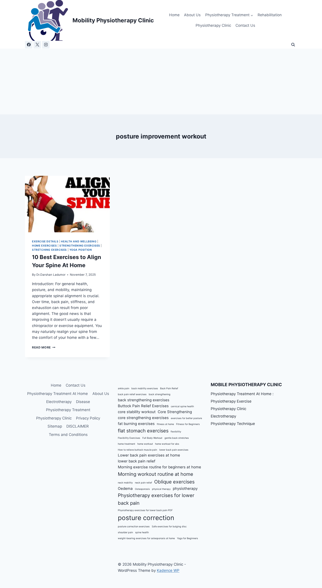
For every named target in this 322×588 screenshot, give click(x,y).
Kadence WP (168, 570)
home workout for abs (167, 443)
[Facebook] (28, 44)
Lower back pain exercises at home (149, 455)
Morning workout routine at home (155, 474)
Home (174, 15)
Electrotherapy (59, 402)
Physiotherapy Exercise (231, 401)
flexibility (176, 431)
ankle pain (123, 388)
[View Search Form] (293, 45)
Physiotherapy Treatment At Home (57, 393)
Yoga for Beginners (187, 538)
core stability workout (137, 412)
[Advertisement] (161, 81)
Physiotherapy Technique (233, 423)
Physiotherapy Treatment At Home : (242, 394)
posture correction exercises (134, 526)
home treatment (126, 443)
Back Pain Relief (169, 388)
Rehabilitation (270, 15)
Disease (83, 402)
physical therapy (161, 489)
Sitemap (55, 426)
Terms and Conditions (68, 434)
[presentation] (67, 204)
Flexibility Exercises (129, 438)
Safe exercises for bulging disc (169, 526)
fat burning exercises (136, 423)
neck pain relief (143, 482)
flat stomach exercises (143, 430)
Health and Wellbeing (78, 241)
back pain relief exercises (132, 394)
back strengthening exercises (143, 400)
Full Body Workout (152, 438)
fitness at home (165, 424)
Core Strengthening (175, 412)
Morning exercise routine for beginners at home (159, 467)
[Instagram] (46, 44)
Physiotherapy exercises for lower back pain (156, 499)
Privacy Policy (88, 418)
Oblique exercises (174, 482)
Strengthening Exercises (79, 245)
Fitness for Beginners (188, 424)
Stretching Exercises (49, 249)
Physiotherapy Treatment (68, 410)
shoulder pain (125, 532)
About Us (192, 15)
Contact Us (245, 25)
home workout (145, 443)
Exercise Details (45, 241)
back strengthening (159, 394)
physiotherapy (185, 488)
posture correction (146, 518)
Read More (43, 347)
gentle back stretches (177, 438)
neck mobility (125, 482)
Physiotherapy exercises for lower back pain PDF (145, 510)
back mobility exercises (144, 388)
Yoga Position (80, 249)
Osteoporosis (142, 489)
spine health (142, 532)
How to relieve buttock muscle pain (137, 449)
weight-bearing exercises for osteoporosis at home (146, 538)
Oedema (125, 488)
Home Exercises (44, 245)
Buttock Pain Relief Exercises (143, 406)
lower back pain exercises (173, 449)
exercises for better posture (186, 418)
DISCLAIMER (77, 426)
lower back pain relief (136, 461)
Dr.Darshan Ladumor (50, 274)
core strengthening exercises (143, 418)
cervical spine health (182, 406)
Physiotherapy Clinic (213, 25)
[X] (37, 44)
